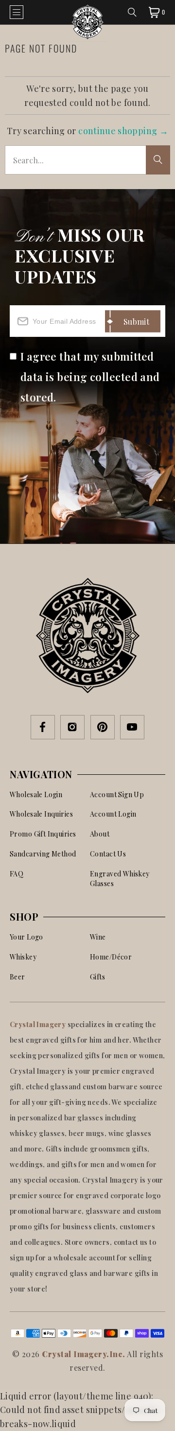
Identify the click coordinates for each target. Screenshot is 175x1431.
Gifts (97, 976)
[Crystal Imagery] (87, 12)
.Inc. (115, 1354)
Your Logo (26, 937)
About (99, 833)
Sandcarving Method (43, 853)
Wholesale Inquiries (41, 814)
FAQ (16, 873)
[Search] (132, 12)
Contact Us (108, 853)
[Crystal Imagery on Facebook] (43, 728)
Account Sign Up (117, 794)
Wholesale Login (36, 794)
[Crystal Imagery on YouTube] (132, 728)
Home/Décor (111, 956)
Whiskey (23, 956)
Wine (98, 937)
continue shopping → (123, 131)
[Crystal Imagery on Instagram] (72, 728)
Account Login (113, 814)
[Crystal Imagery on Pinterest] (102, 728)
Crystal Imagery (39, 1024)
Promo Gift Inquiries (43, 833)
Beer (17, 976)
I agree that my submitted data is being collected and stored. (90, 376)
